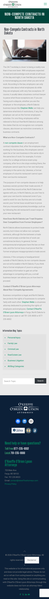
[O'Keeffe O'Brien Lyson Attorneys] (12, 4)
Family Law (12, 343)
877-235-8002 (21, 448)
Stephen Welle (27, 108)
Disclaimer (31, 560)
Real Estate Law (15, 355)
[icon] (29, 594)
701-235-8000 (18, 453)
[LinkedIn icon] (26, 594)
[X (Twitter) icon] (23, 594)
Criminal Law (13, 349)
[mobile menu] (45, 4)
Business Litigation (16, 360)
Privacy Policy (10, 484)
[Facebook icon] (20, 594)
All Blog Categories (16, 366)
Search (40, 381)
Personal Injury (14, 338)
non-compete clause (14, 143)
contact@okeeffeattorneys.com (24, 480)
